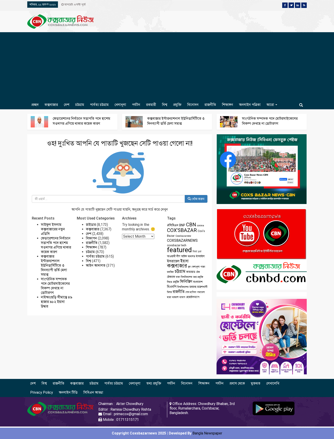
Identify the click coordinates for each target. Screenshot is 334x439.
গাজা (203, 266)
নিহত (169, 281)
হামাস (182, 297)
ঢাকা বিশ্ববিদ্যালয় (184, 277)
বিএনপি (171, 287)
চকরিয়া (170, 272)
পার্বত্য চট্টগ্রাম (99, 104)
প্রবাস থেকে (237, 383)
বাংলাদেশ (198, 281)
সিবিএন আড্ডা (93, 392)
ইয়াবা (184, 261)
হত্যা (169, 297)
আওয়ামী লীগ (173, 256)
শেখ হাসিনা (190, 292)
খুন (189, 266)
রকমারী (151, 104)
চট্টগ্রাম (79, 104)
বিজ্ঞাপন (91, 238)
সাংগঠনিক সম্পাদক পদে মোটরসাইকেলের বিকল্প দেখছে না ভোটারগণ (55, 286)
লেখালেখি (272, 383)
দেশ (66, 104)
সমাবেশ (201, 292)
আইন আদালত (95, 265)
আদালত (191, 256)
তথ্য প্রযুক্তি (198, 277)
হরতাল (175, 297)
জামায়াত (190, 271)
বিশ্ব (164, 104)
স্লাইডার (91, 224)
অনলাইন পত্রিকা (250, 104)
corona (200, 225)
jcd (199, 251)
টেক (198, 272)
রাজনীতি (210, 104)
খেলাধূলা (120, 104)
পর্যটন (136, 104)
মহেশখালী (202, 286)
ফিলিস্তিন (186, 281)
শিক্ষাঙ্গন (227, 104)
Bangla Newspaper (207, 433)
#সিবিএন (172, 225)
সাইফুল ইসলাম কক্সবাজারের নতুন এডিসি (53, 229)
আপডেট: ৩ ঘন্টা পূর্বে (74, 4)
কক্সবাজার (51, 104)
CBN (191, 224)
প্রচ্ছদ (35, 104)
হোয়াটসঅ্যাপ (192, 297)
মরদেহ (192, 286)
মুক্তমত (255, 383)
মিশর (169, 292)
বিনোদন (193, 104)
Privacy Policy (41, 392)
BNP (182, 225)
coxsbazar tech (176, 245)
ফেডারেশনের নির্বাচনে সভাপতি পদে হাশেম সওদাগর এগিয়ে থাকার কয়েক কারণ (56, 245)
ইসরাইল (200, 256)
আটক (184, 256)
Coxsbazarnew (183, 235)
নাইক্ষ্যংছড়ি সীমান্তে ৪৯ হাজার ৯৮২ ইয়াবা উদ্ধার (56, 301)
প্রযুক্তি (177, 104)
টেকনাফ (171, 276)
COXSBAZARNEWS (182, 240)
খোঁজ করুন (197, 199)
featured (179, 250)
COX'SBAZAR (182, 230)
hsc (195, 251)
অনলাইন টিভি (68, 392)
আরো (271, 104)
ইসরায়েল (173, 261)
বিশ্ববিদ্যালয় (183, 286)
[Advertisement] (167, 66)
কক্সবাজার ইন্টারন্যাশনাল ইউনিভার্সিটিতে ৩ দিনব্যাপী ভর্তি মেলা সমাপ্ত (54, 265)
